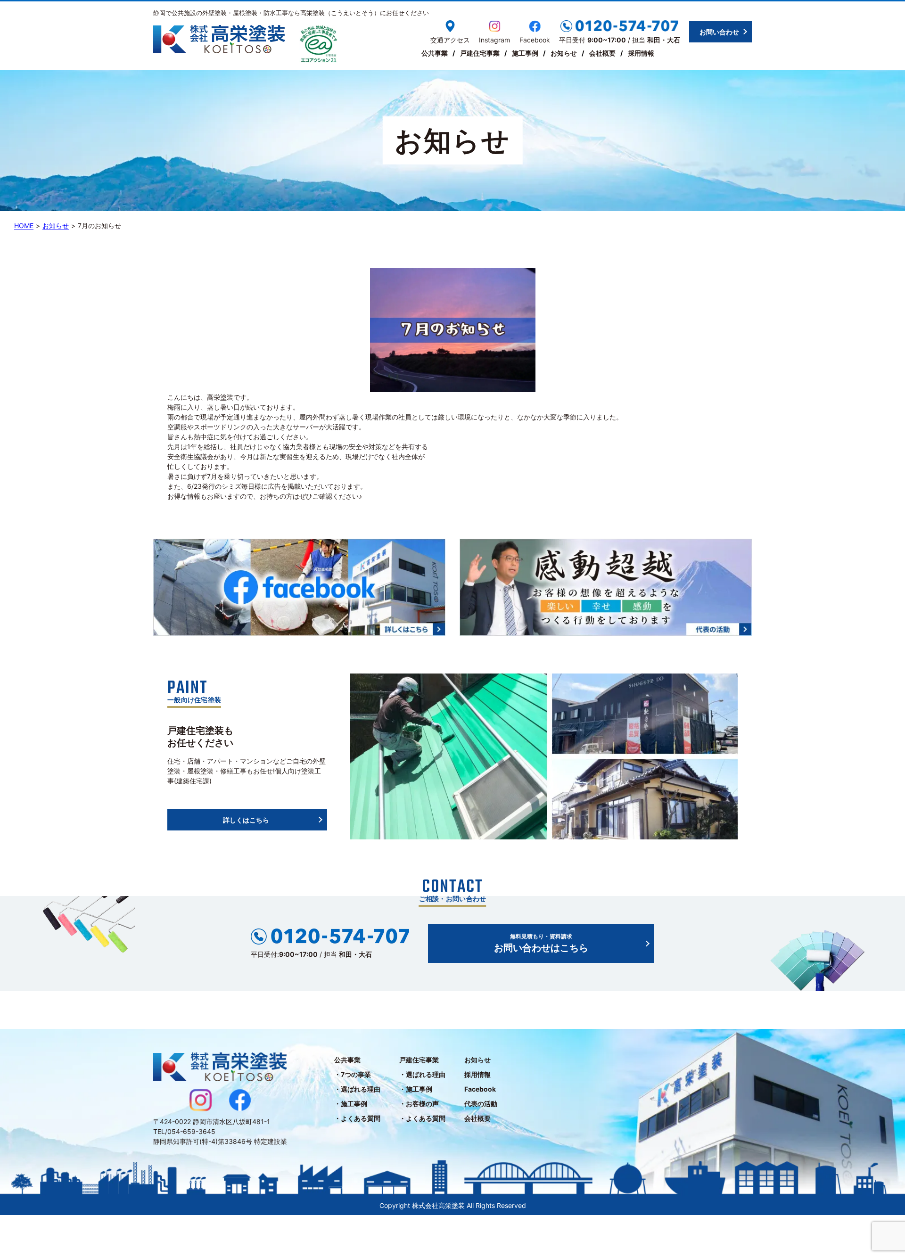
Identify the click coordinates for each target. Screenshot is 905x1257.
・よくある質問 (357, 1118)
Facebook (480, 1089)
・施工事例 (350, 1104)
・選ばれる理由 (357, 1089)
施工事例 (525, 53)
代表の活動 (480, 1104)
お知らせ (564, 53)
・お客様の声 (419, 1104)
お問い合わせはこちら (541, 943)
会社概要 (602, 53)
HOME (23, 226)
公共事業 (434, 53)
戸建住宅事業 (480, 53)
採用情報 (641, 53)
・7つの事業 (352, 1074)
